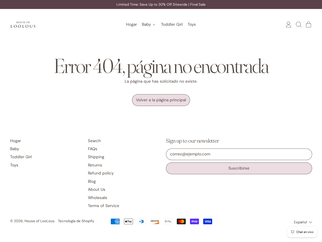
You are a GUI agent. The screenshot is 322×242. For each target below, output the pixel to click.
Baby (14, 148)
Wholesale (97, 197)
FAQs (92, 148)
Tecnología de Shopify (76, 221)
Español (300, 222)
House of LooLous (39, 221)
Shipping (96, 156)
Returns (95, 165)
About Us (96, 189)
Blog (92, 181)
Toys (192, 24)
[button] (298, 24)
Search (94, 140)
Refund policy (101, 173)
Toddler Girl (172, 24)
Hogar (131, 24)
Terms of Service (103, 205)
